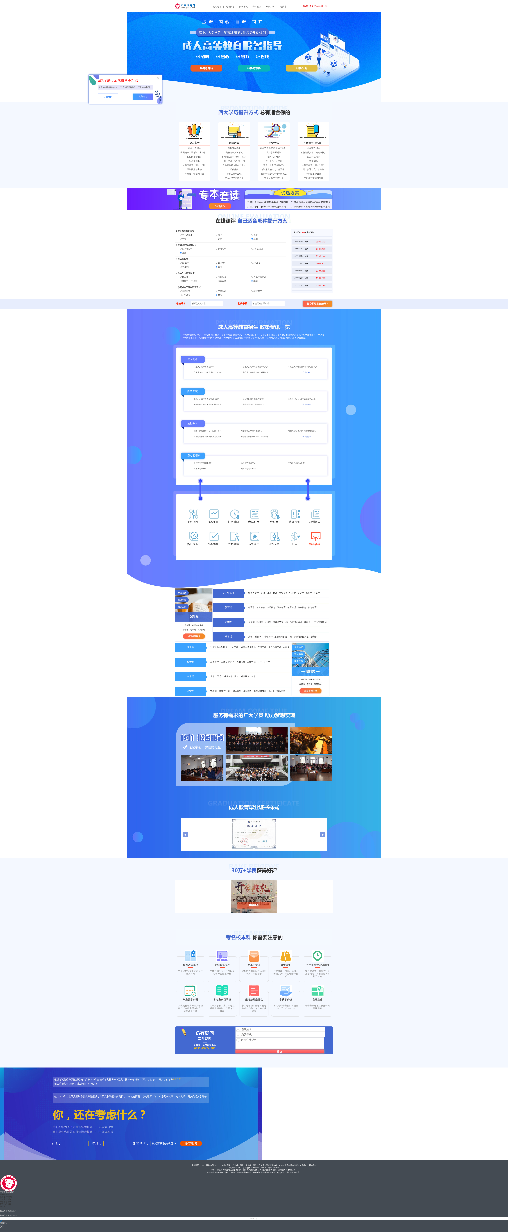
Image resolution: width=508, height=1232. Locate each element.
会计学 (267, 662)
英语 (263, 593)
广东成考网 (245, 1168)
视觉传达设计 (296, 622)
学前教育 (281, 607)
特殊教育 (302, 607)
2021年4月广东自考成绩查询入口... (302, 399)
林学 (253, 676)
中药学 (292, 593)
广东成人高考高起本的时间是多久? (302, 367)
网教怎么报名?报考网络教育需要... (302, 431)
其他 (255, 239)
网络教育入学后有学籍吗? (251, 431)
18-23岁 (185, 263)
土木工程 (234, 647)
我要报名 (301, 68)
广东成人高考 (224, 1165)
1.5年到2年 (187, 249)
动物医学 (245, 676)
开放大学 (270, 6)
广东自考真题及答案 (296, 463)
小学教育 (271, 607)
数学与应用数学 (248, 647)
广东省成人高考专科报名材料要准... (255, 372)
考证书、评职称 (189, 281)
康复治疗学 (225, 691)
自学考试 (243, 6)
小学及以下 (187, 235)
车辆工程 (262, 647)
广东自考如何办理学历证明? (252, 399)
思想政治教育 (281, 636)
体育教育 (312, 607)
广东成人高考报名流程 (288, 1165)
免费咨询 (143, 96)
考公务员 (222, 277)
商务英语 (283, 593)
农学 (212, 676)
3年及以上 (258, 249)
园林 (236, 676)
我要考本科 (254, 68)
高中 (255, 235)
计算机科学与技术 (219, 647)
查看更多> (307, 372)
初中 (220, 235)
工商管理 (214, 662)
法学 (250, 636)
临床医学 (237, 691)
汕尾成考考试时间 (248, 469)
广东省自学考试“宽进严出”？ (253, 405)
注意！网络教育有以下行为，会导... (208, 431)
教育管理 (291, 607)
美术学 (268, 622)
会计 (259, 662)
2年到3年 (222, 249)
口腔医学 (247, 691)
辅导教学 (257, 291)
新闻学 (309, 593)
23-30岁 (221, 263)
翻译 (275, 593)
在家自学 (186, 291)
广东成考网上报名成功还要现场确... (208, 372)
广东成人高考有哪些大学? (204, 367)
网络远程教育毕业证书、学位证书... (255, 437)
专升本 (283, 6)
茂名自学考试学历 (248, 463)
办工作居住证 (259, 277)
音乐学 (251, 622)
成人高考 (217, 6)
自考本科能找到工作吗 (203, 463)
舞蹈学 (260, 622)
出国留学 (222, 281)
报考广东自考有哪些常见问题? (206, 399)
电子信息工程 (275, 647)
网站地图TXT (211, 1165)
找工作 (185, 277)
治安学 (313, 636)
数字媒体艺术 (320, 622)
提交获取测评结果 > (317, 303)
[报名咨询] (316, 539)
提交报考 (191, 1143)
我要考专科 (206, 68)
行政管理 (241, 662)
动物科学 (228, 676)
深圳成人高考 (251, 1165)
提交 (280, 1051)
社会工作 (268, 636)
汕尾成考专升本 (200, 469)
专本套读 (257, 6)
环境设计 (308, 622)
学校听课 (222, 291)
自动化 (286, 647)
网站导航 (312, 1165)
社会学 (258, 636)
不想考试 (186, 295)
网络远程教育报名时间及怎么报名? (208, 437)
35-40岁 (185, 267)
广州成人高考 (238, 1165)
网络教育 (230, 6)
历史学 (301, 593)
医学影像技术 (260, 691)
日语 (269, 593)
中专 (184, 239)
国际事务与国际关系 (299, 636)
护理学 (213, 691)
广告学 (317, 593)
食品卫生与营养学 (276, 691)
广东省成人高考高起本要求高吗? (254, 367)
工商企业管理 (228, 662)
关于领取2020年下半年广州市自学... (208, 405)
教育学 (251, 607)
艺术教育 (261, 607)
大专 (220, 239)
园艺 (219, 676)
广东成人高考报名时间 (268, 1165)
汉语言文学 (253, 593)
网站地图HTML (198, 1165)
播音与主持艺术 (280, 622)
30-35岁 (256, 263)
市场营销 (251, 662)
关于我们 (303, 1165)
